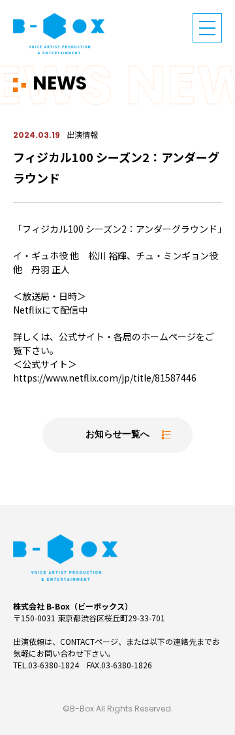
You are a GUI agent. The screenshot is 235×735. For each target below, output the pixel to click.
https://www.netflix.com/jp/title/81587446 (104, 377)
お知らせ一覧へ (117, 435)
